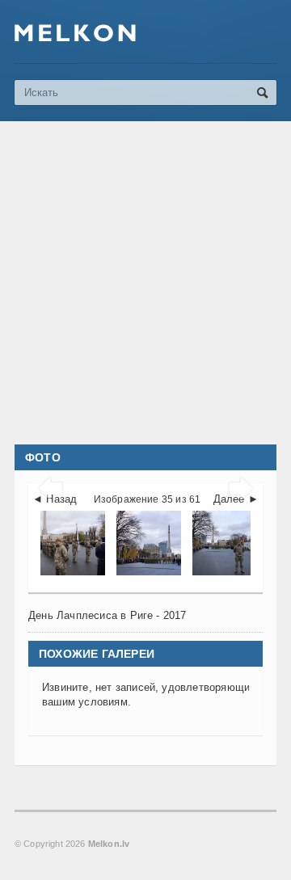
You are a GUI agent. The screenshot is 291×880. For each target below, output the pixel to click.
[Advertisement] (145, 282)
